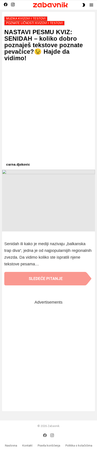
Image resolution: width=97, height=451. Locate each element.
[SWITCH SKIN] (83, 5)
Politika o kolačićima (78, 445)
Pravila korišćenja (49, 445)
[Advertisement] (48, 114)
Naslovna (11, 445)
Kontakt (27, 445)
